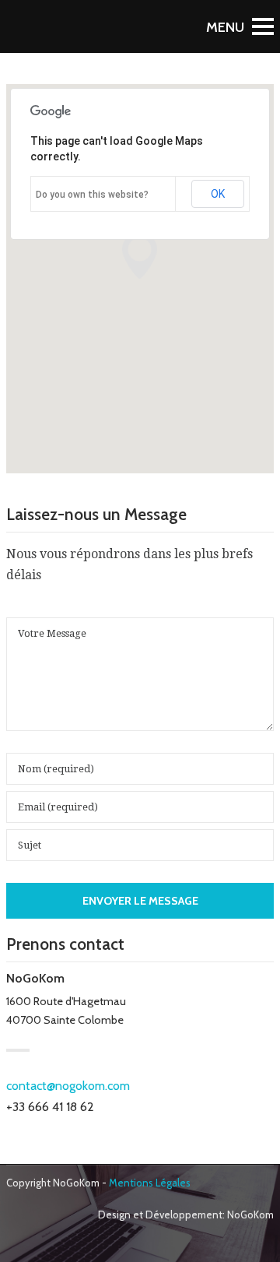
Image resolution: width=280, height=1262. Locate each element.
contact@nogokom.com (68, 1085)
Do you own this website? (92, 194)
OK (218, 194)
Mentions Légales (150, 1182)
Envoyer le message (140, 901)
